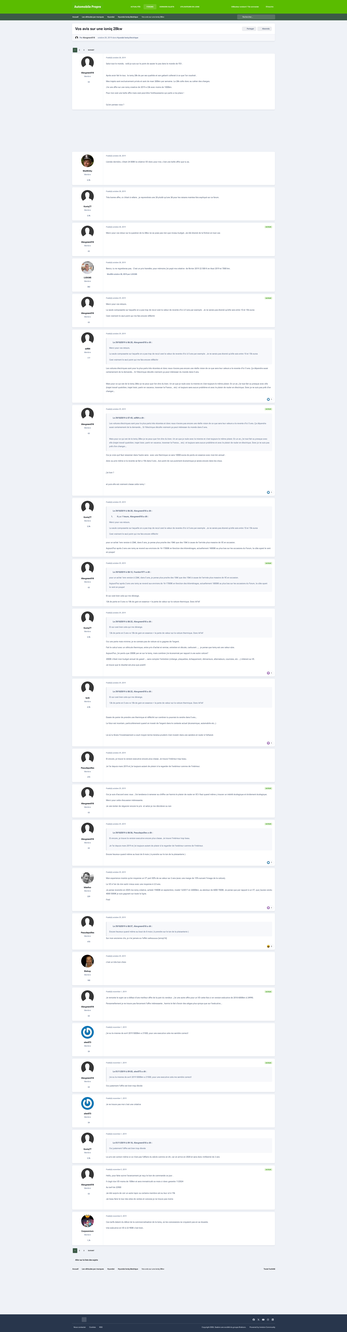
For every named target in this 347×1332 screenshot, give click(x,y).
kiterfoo (87, 887)
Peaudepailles (87, 768)
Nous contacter (80, 1327)
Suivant (91, 50)
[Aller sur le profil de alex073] (87, 1032)
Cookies (92, 1327)
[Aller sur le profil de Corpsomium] (87, 1221)
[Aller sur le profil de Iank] (87, 687)
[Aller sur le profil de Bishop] (87, 961)
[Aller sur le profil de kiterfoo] (87, 877)
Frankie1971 (139, 572)
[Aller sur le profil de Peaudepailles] (87, 758)
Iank (88, 698)
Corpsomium (87, 1231)
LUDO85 (87, 277)
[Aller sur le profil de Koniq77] (87, 196)
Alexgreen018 (89, 38)
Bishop (87, 971)
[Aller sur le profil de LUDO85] (87, 267)
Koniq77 (87, 206)
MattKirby (87, 171)
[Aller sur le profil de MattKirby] (87, 160)
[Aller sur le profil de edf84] (87, 338)
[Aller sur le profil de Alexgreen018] (76, 37)
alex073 (87, 1042)
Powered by (262, 1327)
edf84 (87, 349)
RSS (100, 1327)
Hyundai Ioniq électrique (127, 38)
